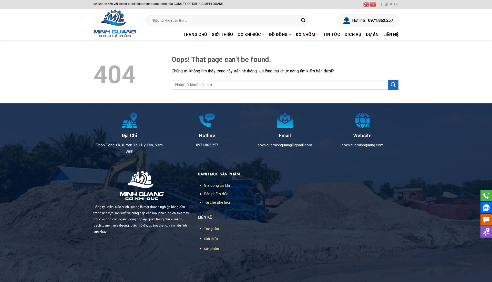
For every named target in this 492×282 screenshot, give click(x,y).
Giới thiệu (222, 34)
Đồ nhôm (305, 34)
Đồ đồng (278, 34)
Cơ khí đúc (249, 34)
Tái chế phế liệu (217, 202)
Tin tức (331, 34)
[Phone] (486, 195)
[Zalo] (486, 207)
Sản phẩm (211, 249)
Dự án (372, 34)
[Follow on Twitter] (391, 4)
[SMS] (486, 219)
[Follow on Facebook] (381, 4)
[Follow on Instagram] (386, 4)
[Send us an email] (395, 4)
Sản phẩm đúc (216, 194)
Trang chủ (195, 34)
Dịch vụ (353, 34)
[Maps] (486, 232)
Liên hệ (390, 34)
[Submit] (303, 20)
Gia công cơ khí (217, 185)
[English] (366, 4)
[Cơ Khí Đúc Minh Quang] (116, 23)
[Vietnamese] (373, 4)
